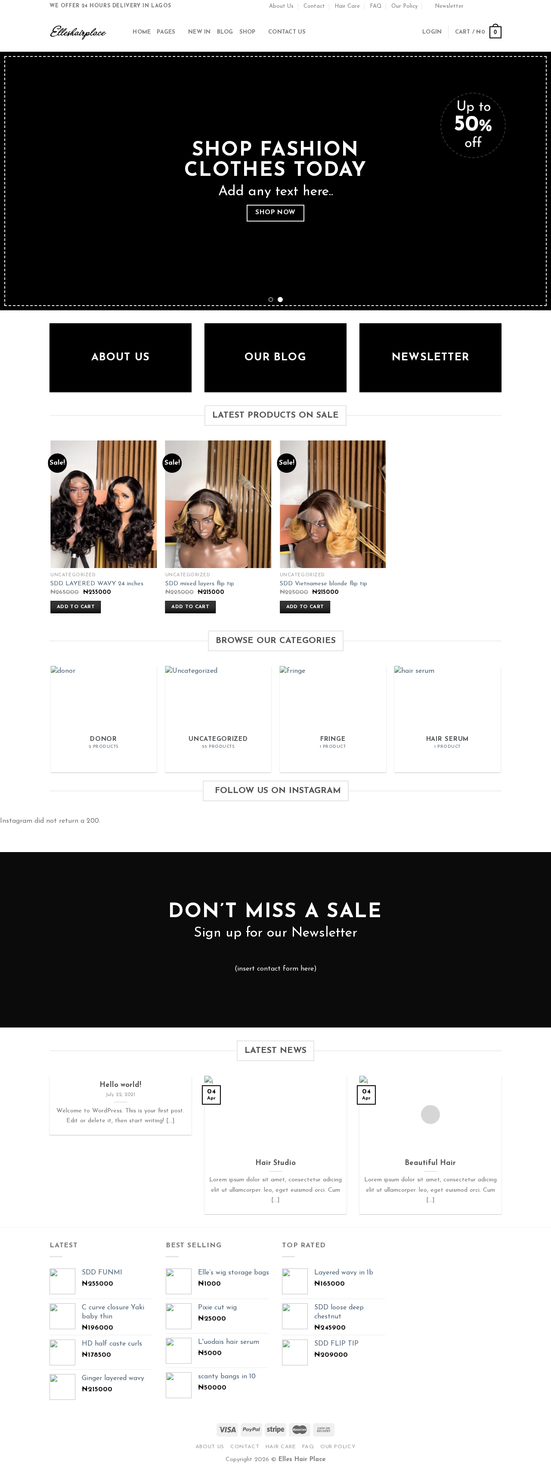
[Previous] (22, 181)
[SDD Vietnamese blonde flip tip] (333, 504)
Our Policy (404, 6)
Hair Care (347, 6)
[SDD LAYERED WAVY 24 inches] (103, 504)
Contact (314, 6)
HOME (142, 32)
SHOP (247, 32)
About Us (281, 6)
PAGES (166, 32)
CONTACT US (287, 32)
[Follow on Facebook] (472, 6)
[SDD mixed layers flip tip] (218, 504)
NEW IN (199, 32)
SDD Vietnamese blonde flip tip (323, 584)
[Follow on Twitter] (489, 6)
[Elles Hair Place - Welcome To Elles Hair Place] (78, 32)
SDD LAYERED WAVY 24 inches (96, 584)
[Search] (123, 32)
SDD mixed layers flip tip (199, 584)
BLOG (225, 32)
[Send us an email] (497, 6)
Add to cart (76, 606)
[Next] (529, 181)
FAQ (376, 6)
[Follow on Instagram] (480, 6)
